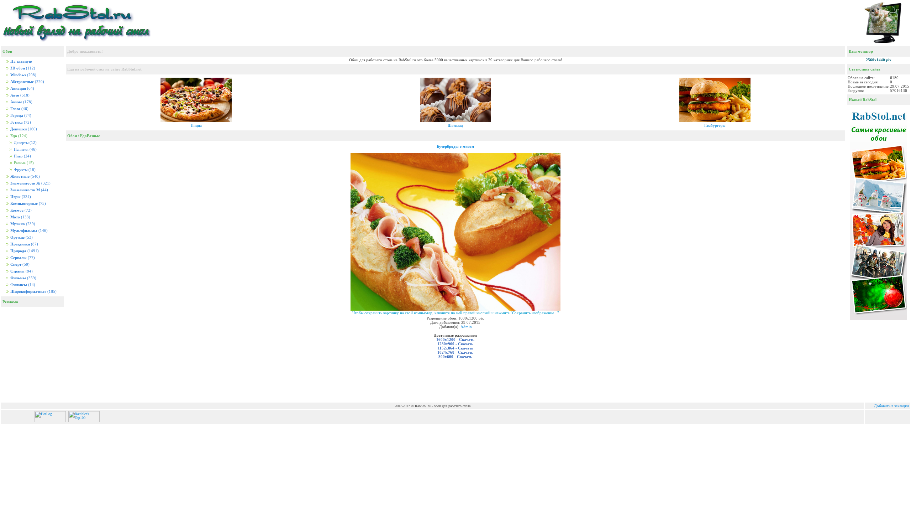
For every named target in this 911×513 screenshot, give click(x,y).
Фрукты (24, 170)
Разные (93, 136)
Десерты (25, 143)
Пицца (196, 125)
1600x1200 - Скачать (455, 339)
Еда (83, 136)
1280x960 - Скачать (455, 344)
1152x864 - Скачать (455, 348)
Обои (72, 136)
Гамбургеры (714, 125)
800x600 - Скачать (455, 356)
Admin (466, 327)
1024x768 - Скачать (455, 352)
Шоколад (455, 125)
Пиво (22, 156)
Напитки (25, 149)
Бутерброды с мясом (455, 146)
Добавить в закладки (891, 406)
